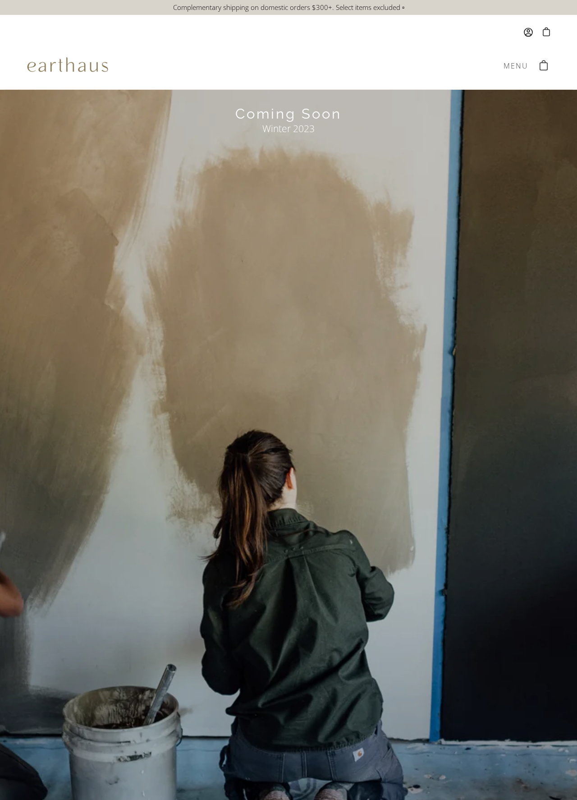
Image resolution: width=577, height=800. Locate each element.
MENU (518, 67)
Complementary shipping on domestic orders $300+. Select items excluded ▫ (288, 7)
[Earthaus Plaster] (67, 66)
